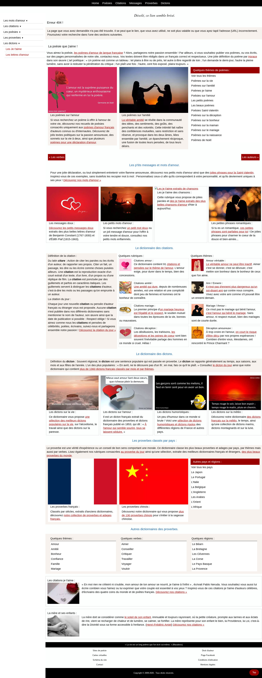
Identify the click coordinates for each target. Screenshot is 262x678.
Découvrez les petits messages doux (71, 228)
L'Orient (196, 501)
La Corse (197, 558)
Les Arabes (198, 497)
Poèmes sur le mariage (205, 130)
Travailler (127, 558)
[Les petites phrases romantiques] (235, 203)
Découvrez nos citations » (171, 592)
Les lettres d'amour (17, 54)
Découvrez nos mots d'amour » (82, 180)
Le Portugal (198, 477)
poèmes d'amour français (99, 127)
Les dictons (11, 43)
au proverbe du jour (132, 451)
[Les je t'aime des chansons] (176, 188)
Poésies (107, 3)
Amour (55, 544)
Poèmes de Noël (201, 140)
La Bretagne (199, 549)
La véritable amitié (133, 119)
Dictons (165, 3)
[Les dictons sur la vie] (73, 392)
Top (254, 672)
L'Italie (195, 482)
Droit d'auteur (208, 650)
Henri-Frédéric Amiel (158, 624)
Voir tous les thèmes (203, 75)
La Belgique (198, 487)
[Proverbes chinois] (153, 481)
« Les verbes (56, 157)
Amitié (55, 549)
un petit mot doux (137, 228)
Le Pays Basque (202, 563)
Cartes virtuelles (99, 655)
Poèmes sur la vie (202, 80)
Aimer (125, 544)
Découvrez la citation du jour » (97, 330)
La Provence (199, 568)
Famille (55, 563)
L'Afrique (196, 506)
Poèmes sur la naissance (206, 135)
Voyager (126, 563)
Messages (135, 3)
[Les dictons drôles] (181, 392)
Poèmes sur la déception (206, 115)
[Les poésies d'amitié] (153, 89)
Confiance (57, 558)
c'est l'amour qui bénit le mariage (226, 313)
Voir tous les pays (202, 467)
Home (95, 3)
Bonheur (56, 553)
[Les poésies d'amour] (82, 89)
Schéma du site (100, 660)
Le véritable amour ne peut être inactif (229, 264)
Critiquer (126, 553)
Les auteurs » (250, 157)
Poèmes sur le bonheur (205, 120)
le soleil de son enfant (137, 617)
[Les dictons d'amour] (127, 392)
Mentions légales (207, 664)
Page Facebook (208, 655)
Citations (120, 3)
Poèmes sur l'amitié (203, 85)
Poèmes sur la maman (204, 125)
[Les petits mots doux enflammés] (127, 203)
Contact (99, 664)
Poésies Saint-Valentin (204, 110)
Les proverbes (13, 37)
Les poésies (12, 31)
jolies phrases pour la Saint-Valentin (232, 172)
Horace (252, 56)
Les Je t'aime (14, 49)
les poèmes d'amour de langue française (98, 52)
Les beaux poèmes (202, 105)
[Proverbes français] (82, 481)
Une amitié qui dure (146, 286)
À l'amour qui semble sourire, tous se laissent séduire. (124, 428)
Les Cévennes (201, 553)
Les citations (12, 26)
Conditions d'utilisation (208, 660)
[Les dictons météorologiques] (235, 392)
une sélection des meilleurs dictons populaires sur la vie (69, 420)
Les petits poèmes (202, 100)
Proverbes (151, 3)
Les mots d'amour (15, 20)
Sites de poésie (99, 650)
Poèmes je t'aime (201, 90)
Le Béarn (197, 544)
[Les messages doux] (73, 203)
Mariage (56, 568)
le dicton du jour (222, 365)
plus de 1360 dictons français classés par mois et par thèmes (117, 369)
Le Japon (196, 472)
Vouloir (125, 568)
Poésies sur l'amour (203, 95)
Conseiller (127, 549)
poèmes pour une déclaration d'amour (73, 142)
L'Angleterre (198, 492)
